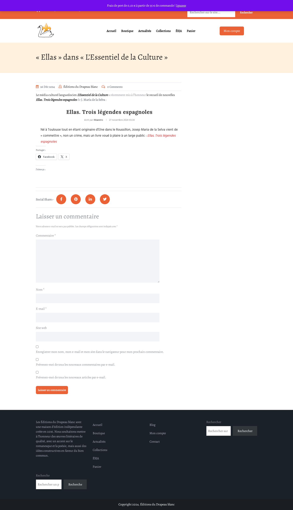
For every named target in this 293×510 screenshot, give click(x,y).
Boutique (127, 31)
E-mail (41, 309)
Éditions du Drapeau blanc (80, 87)
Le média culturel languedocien (72, 95)
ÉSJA (179, 31)
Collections (163, 31)
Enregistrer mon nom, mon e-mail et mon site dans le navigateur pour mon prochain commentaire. (100, 352)
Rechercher (213, 422)
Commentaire (46, 235)
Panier (191, 31)
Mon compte (232, 31)
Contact (154, 441)
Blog (152, 425)
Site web (41, 328)
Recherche (43, 475)
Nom (40, 289)
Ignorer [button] (181, 5)
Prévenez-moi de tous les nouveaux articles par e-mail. (71, 377)
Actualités (144, 31)
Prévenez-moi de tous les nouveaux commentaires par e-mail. (75, 364)
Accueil (111, 31)
